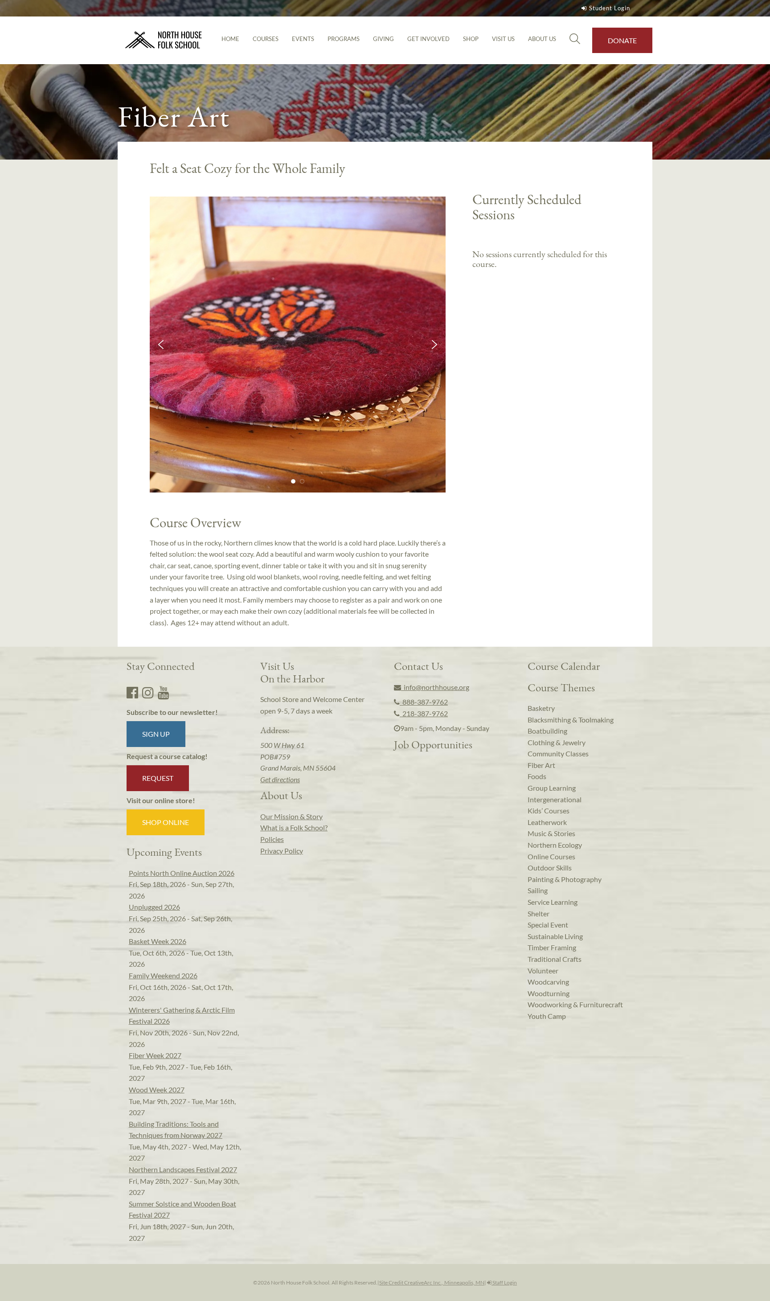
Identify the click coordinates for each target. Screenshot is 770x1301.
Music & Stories (551, 833)
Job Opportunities (433, 744)
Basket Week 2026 (157, 941)
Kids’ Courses (548, 810)
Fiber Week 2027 (155, 1055)
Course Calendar (564, 666)
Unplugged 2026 (154, 907)
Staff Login (504, 1282)
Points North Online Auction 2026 (181, 873)
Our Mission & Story (291, 816)
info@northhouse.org (435, 687)
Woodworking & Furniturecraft (575, 1004)
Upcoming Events (164, 852)
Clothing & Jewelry (557, 742)
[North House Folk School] (164, 40)
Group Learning (552, 788)
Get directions (280, 779)
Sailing (538, 890)
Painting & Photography (565, 879)
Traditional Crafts (555, 959)
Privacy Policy (281, 850)
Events (303, 38)
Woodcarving (548, 981)
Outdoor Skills (550, 867)
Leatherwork (547, 822)
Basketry (541, 708)
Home (230, 38)
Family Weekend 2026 (163, 975)
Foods (537, 776)
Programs (344, 38)
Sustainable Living (555, 936)
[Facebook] (132, 692)
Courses (266, 38)
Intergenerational (555, 799)
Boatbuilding (547, 730)
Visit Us (503, 38)
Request (157, 778)
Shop (471, 38)
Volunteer (543, 970)
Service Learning (553, 902)
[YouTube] (163, 692)
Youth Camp (547, 1016)
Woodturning (548, 993)
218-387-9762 (424, 713)
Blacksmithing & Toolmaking (571, 719)
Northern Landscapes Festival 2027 (183, 1169)
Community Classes (558, 753)
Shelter (538, 913)
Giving (383, 38)
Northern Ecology (555, 845)
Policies (272, 839)
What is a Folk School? (294, 827)
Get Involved (428, 38)
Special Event (548, 924)
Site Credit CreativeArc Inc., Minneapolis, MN (431, 1282)
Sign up (156, 734)
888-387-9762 (424, 702)
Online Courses (551, 856)
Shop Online (165, 822)
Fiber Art (541, 765)
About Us (542, 38)
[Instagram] (148, 692)
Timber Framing (552, 947)
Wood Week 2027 (156, 1089)
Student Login (609, 8)
